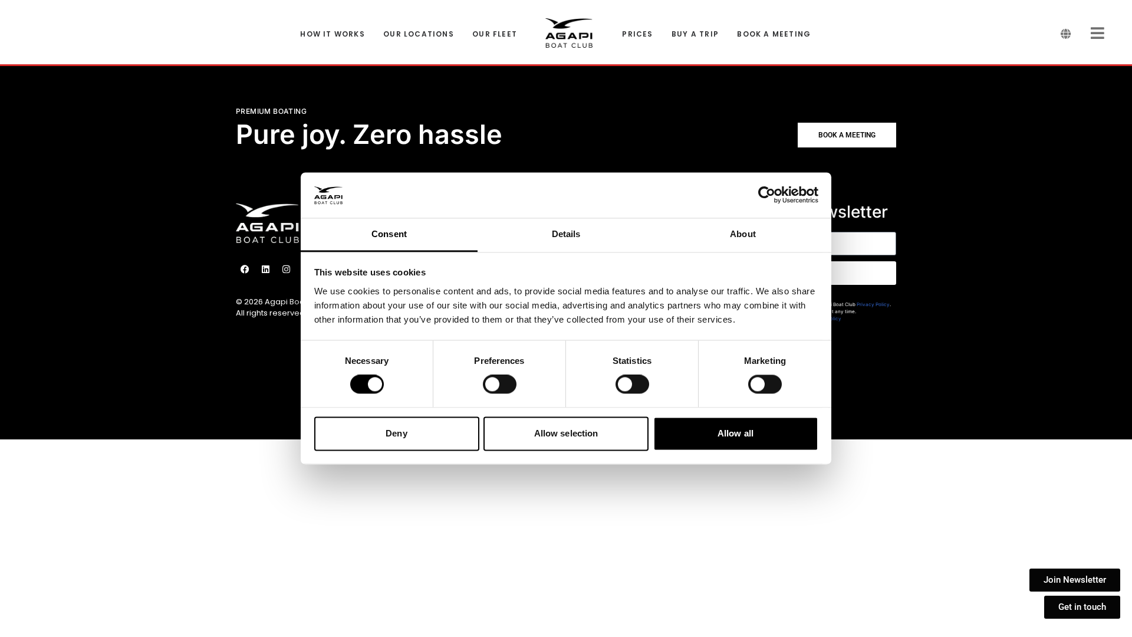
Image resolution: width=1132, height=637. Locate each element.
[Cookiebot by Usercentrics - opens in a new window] (766, 195)
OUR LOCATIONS (418, 34)
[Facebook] (245, 269)
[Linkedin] (265, 269)
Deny (396, 433)
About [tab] (743, 234)
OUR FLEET (494, 34)
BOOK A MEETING (774, 34)
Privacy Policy (873, 304)
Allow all (735, 433)
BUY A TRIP (695, 34)
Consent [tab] (389, 234)
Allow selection (566, 433)
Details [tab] (566, 234)
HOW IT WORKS (332, 34)
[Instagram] (286, 269)
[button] (847, 135)
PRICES (637, 34)
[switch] (499, 384)
